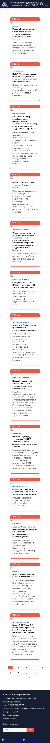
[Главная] (5, 6)
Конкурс (15, 571)
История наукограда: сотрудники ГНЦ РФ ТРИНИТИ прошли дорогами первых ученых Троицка (24, 441)
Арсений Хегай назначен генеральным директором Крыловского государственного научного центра (24, 532)
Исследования (18, 71)
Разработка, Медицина (21, 378)
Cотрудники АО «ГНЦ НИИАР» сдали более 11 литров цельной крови (23, 284)
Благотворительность (20, 279)
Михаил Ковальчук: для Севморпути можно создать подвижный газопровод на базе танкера (23, 34)
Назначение (16, 524)
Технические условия (20, 322)
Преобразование (18, 113)
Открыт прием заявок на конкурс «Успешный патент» (23, 184)
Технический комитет (20, 622)
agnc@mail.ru (15, 702)
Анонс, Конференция (20, 230)
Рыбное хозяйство (19, 486)
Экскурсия (16, 433)
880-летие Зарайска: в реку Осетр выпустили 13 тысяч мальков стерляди (24, 491)
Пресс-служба (9, 719)
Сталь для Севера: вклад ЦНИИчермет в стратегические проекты (24, 327)
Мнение (15, 26)
